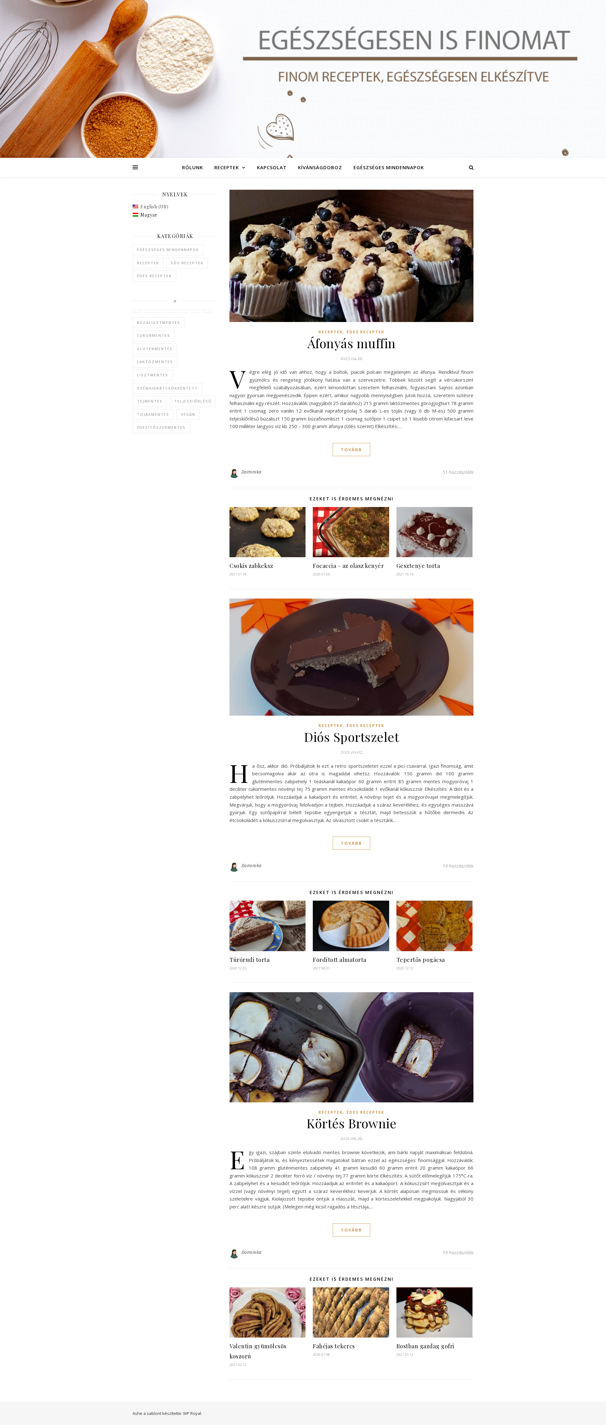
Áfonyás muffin (351, 343)
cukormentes (153, 335)
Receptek (226, 167)
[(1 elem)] (137, 311)
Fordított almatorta (339, 959)
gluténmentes (155, 348)
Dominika (251, 472)
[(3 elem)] (148, 311)
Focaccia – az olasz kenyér (348, 565)
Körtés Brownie (351, 1123)
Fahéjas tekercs (334, 1346)
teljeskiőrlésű (192, 401)
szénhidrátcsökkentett (167, 388)
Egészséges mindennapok (389, 167)
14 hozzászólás (458, 865)
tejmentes (150, 401)
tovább (351, 449)
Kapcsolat (272, 167)
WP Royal (192, 1413)
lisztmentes (152, 375)
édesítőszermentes (161, 427)
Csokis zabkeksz (251, 565)
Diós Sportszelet (351, 736)
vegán (188, 414)
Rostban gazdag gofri (425, 1346)
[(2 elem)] (160, 311)
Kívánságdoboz (320, 167)
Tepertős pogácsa (420, 959)
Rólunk (192, 167)
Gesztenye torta (418, 565)
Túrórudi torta (249, 959)
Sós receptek (187, 262)
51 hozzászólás (458, 472)
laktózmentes (155, 361)
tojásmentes (153, 414)
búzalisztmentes (158, 322)
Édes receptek (154, 275)
